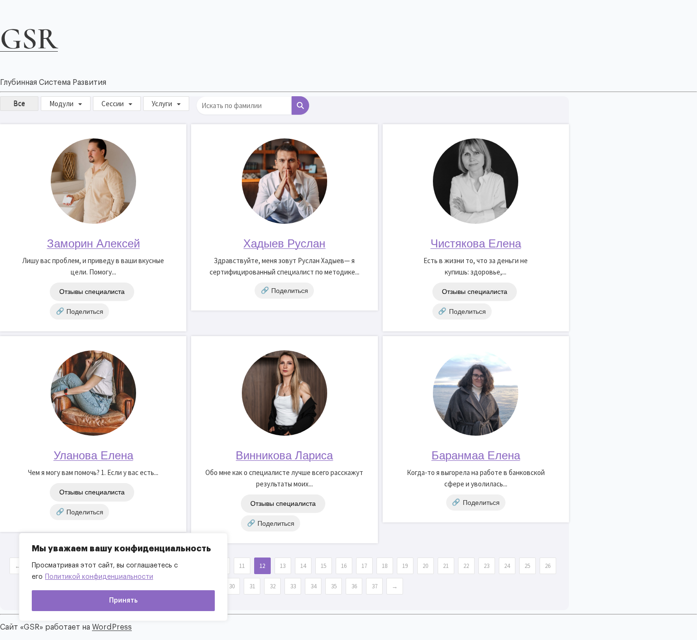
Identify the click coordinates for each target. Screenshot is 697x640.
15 (323, 566)
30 (232, 586)
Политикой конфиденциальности (99, 577)
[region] (123, 577)
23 (486, 566)
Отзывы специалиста (92, 291)
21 (446, 566)
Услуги (162, 103)
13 (282, 566)
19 (405, 566)
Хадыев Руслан (284, 243)
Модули (61, 103)
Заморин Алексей (93, 243)
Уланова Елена (93, 455)
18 (384, 566)
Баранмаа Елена (475, 455)
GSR (29, 38)
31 (252, 586)
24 (507, 566)
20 (425, 566)
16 (344, 566)
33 (293, 586)
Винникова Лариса (284, 455)
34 (313, 586)
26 (547, 566)
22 (466, 566)
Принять (123, 600)
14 (303, 566)
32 (272, 586)
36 (354, 586)
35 (334, 586)
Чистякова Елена (476, 243)
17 (364, 566)
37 (374, 586)
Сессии (112, 103)
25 (527, 566)
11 (242, 566)
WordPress (112, 627)
